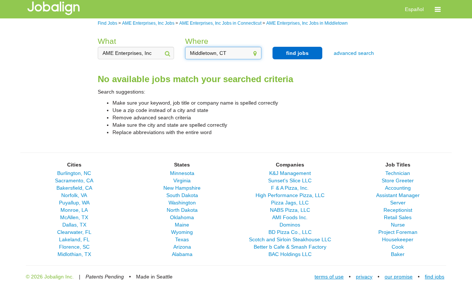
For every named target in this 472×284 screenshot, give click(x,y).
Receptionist (398, 210)
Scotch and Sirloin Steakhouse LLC (290, 239)
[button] (437, 9)
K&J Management (290, 173)
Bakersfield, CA (74, 188)
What (107, 41)
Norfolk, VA (74, 195)
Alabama (182, 254)
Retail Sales (398, 217)
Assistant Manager (398, 195)
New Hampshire (182, 188)
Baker (398, 254)
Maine (182, 225)
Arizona (182, 247)
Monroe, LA (74, 210)
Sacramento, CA (74, 180)
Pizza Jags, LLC (290, 203)
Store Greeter (398, 180)
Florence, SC (74, 247)
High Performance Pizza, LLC (290, 195)
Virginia (182, 180)
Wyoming (182, 232)
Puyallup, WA (74, 203)
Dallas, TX (74, 225)
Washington (182, 203)
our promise (399, 277)
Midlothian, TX (74, 254)
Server (398, 203)
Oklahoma (182, 217)
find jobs (297, 53)
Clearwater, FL (74, 232)
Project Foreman (397, 232)
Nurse (398, 225)
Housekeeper (397, 239)
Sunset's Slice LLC (290, 180)
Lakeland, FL (74, 239)
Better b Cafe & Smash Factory (290, 247)
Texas (182, 239)
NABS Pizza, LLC (290, 210)
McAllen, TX (74, 217)
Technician (397, 173)
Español (414, 9)
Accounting (398, 188)
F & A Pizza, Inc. (290, 188)
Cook (398, 247)
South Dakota (182, 195)
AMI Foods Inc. (290, 217)
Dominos (290, 225)
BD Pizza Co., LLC (290, 232)
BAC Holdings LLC (290, 254)
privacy (364, 277)
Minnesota (182, 173)
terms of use (329, 277)
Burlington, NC (74, 173)
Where (196, 41)
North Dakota (182, 210)
